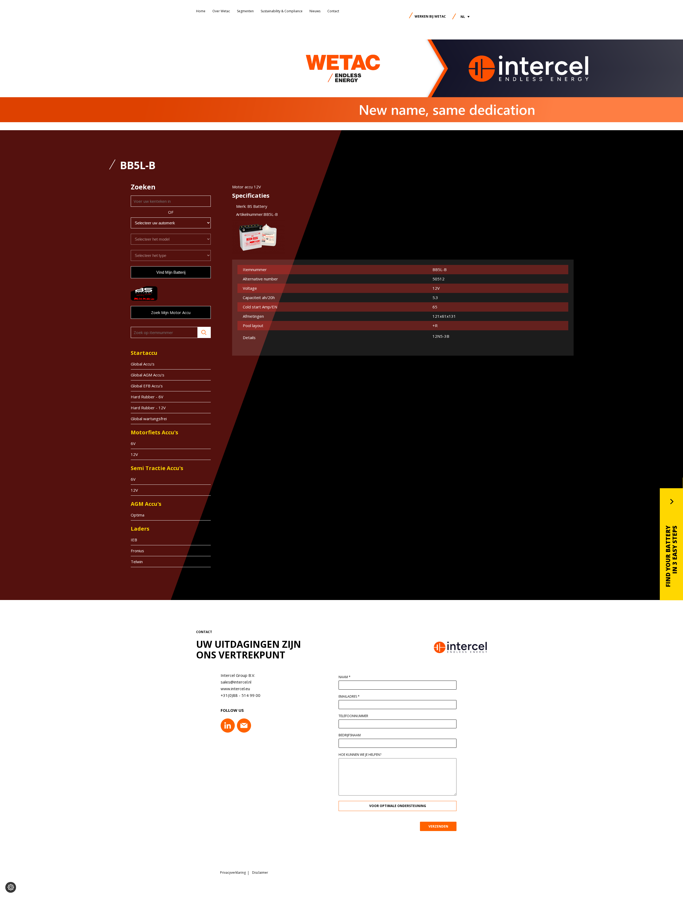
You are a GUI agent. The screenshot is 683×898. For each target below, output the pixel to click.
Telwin (137, 561)
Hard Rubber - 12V (148, 407)
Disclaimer (260, 872)
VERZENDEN (438, 826)
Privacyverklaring (233, 872)
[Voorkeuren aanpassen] (10, 887)
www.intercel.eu (235, 688)
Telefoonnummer (353, 716)
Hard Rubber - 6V (147, 396)
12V (134, 454)
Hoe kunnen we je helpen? (360, 754)
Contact (333, 11)
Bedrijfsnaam (350, 735)
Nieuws (314, 11)
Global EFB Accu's (147, 385)
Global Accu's (142, 364)
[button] (465, 17)
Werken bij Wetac (430, 16)
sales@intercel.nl (236, 682)
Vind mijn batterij (170, 272)
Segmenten (245, 11)
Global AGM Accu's (147, 375)
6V (133, 443)
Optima (137, 515)
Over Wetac (221, 11)
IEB (134, 539)
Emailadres (349, 696)
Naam (345, 677)
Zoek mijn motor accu (170, 312)
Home (200, 11)
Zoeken (204, 332)
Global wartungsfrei (149, 418)
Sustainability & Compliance (282, 11)
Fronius (137, 550)
